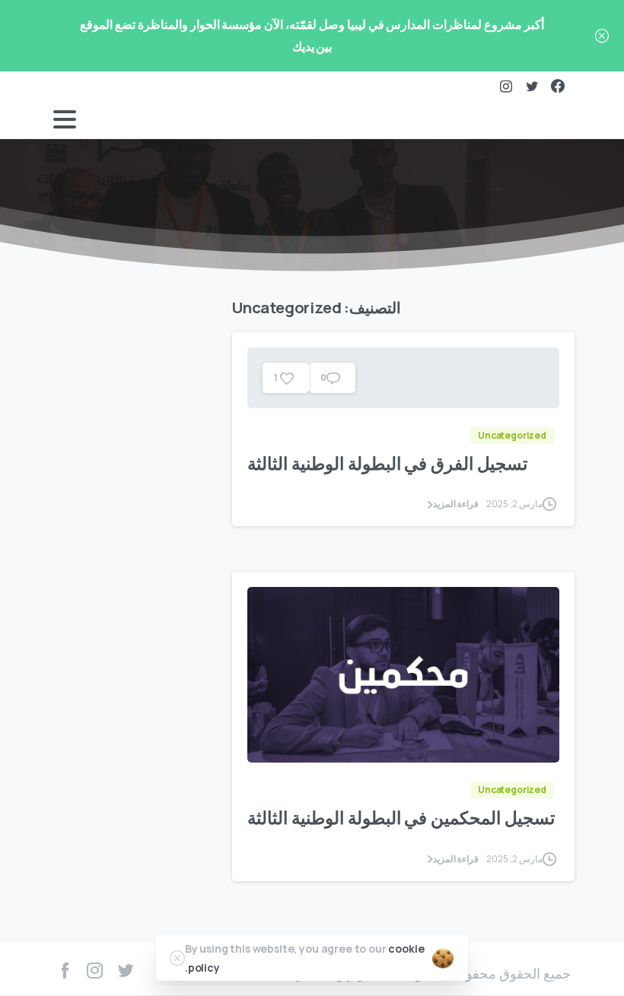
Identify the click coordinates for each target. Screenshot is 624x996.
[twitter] (532, 86)
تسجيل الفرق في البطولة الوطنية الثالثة (387, 463)
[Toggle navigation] (64, 119)
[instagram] (506, 86)
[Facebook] (558, 86)
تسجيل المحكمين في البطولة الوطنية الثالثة (401, 817)
